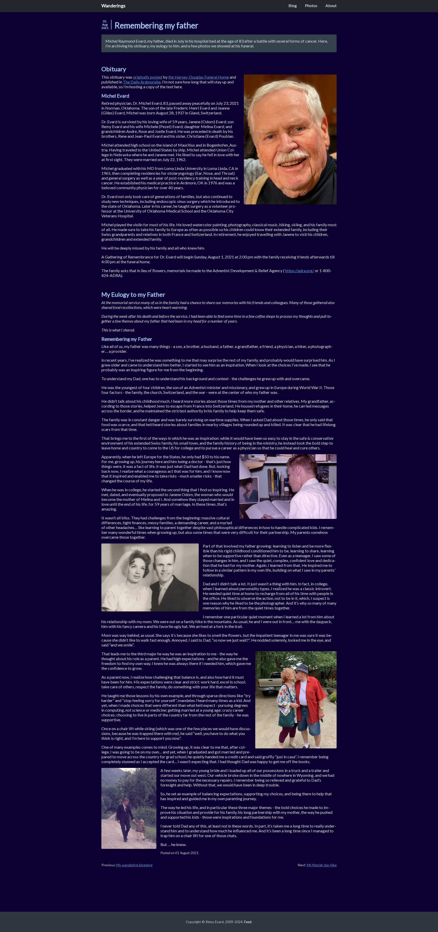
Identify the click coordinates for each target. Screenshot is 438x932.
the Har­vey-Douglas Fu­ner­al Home (198, 77)
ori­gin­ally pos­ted (147, 77)
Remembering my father (156, 25)
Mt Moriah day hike (322, 865)
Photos (311, 5)
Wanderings (113, 5)
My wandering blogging (134, 865)
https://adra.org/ (299, 270)
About (331, 5)
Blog (292, 5)
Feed (247, 922)
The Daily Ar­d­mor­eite (142, 81)
